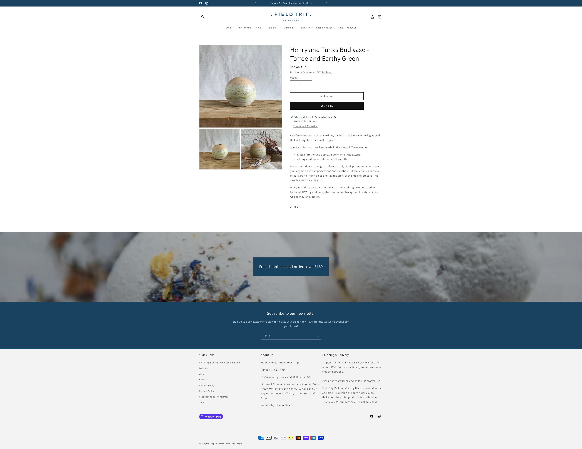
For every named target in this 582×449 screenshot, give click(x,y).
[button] (203, 16)
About (202, 373)
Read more (327, 72)
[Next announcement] (327, 3)
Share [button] (297, 206)
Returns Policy (206, 385)
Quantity (294, 77)
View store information (305, 126)
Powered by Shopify (233, 443)
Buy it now (327, 105)
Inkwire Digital (283, 405)
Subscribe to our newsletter (213, 396)
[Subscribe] (317, 336)
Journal (203, 402)
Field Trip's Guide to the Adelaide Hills (219, 362)
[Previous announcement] (255, 3)
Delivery (203, 368)
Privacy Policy (206, 391)
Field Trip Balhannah (215, 443)
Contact (203, 379)
